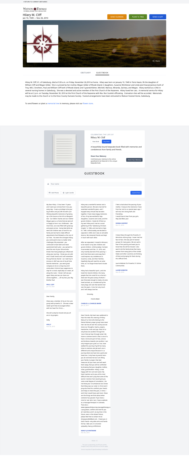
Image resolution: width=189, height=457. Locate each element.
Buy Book (107, 141)
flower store (88, 103)
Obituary (86, 72)
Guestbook (102, 72)
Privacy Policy (89, 446)
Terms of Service (99, 446)
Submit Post (136, 193)
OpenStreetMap (96, 449)
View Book (95, 141)
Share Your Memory (134, 160)
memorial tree (53, 103)
